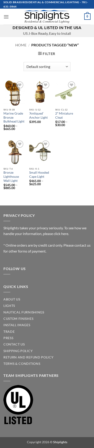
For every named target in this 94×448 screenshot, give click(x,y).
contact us (82, 245)
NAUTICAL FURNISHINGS (23, 312)
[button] (6, 16)
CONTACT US (14, 344)
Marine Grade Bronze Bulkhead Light (13, 117)
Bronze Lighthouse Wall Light (11, 176)
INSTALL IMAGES (16, 325)
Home (20, 45)
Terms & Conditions (21, 363)
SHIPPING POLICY (18, 351)
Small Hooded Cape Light (39, 174)
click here (61, 233)
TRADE (9, 331)
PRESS (8, 338)
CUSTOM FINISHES (18, 318)
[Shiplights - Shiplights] (47, 16)
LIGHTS (9, 306)
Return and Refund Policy (28, 357)
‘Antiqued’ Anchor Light (38, 115)
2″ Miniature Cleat (64, 115)
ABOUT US (11, 299)
